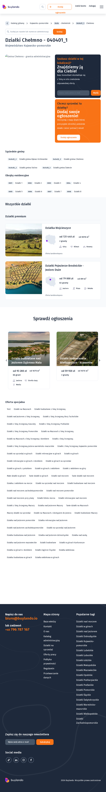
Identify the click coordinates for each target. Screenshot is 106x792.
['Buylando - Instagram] (24, 762)
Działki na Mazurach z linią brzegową (57, 431)
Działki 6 (35, 191)
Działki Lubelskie (84, 650)
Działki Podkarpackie (87, 680)
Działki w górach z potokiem (19, 468)
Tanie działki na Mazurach (77, 505)
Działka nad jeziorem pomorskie (21, 520)
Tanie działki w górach (38, 476)
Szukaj (59, 32)
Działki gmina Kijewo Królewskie (28, 159)
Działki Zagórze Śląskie (45, 550)
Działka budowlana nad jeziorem (21, 535)
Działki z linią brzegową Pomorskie (22, 431)
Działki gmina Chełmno (68, 159)
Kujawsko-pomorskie (39, 23)
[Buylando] (11, 7)
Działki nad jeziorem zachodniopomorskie (25, 528)
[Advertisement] (53, 582)
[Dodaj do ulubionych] (44, 338)
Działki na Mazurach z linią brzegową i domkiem (28, 439)
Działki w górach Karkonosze (72, 542)
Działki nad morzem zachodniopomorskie (25, 491)
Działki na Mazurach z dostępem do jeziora (52, 513)
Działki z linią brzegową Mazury (21, 505)
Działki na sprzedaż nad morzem (50, 483)
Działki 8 (74, 191)
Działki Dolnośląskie (86, 636)
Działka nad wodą (79, 535)
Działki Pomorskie (85, 690)
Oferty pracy (49, 654)
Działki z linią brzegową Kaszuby (21, 424)
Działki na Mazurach (22, 409)
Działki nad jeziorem (86, 631)
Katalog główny (17, 23)
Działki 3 (54, 183)
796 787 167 (17, 630)
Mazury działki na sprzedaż (19, 513)
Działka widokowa (66, 550)
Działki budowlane (48, 542)
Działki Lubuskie (84, 655)
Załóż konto (80, 6)
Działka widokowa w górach (47, 557)
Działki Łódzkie (84, 660)
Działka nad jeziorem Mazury (50, 505)
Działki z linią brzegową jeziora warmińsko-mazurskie (30, 446)
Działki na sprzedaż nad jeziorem (61, 528)
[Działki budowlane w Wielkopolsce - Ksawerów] (77, 356)
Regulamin (48, 668)
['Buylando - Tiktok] (9, 762)
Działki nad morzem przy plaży (20, 498)
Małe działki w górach (16, 476)
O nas (46, 631)
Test (8, 409)
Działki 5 (15, 191)
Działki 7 (55, 191)
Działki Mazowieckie (86, 670)
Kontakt (47, 626)
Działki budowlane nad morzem (81, 483)
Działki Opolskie (84, 675)
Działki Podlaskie (85, 685)
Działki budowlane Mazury (86, 513)
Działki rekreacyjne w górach (48, 453)
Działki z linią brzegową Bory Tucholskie (60, 416)
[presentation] (6, 360)
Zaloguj (92, 6)
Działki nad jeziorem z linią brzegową (23, 416)
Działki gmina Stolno (23, 168)
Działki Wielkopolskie (87, 714)
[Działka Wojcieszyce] (52, 241)
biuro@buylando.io (17, 618)
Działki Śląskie (83, 695)
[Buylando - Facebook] (31, 762)
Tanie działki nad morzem (83, 476)
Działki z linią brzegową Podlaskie (54, 424)
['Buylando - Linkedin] (16, 762)
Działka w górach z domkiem (19, 550)
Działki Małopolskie (86, 665)
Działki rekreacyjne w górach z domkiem (24, 461)
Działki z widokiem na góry (74, 468)
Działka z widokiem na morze (19, 483)
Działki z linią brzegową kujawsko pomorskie (77, 446)
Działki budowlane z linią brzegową (50, 409)
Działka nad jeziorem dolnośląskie (54, 535)
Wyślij (95, 93)
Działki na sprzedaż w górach (19, 453)
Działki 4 (74, 183)
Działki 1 (15, 183)
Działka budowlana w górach (19, 557)
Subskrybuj (45, 742)
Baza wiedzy (49, 621)
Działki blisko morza (46, 498)
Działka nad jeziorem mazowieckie (22, 542)
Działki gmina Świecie (57, 168)
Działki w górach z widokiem (47, 468)
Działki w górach (71, 453)
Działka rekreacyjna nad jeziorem (52, 520)
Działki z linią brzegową (62, 439)
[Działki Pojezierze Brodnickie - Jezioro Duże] (52, 280)
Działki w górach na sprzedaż (58, 461)
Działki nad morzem (60, 476)
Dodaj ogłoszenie (69, 137)
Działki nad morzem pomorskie (60, 491)
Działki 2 (35, 183)
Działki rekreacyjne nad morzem (72, 498)
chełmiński (62, 23)
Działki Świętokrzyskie (87, 700)
